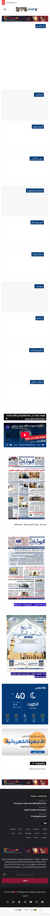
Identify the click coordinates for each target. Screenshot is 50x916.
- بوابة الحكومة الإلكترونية (37, 768)
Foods (45, 833)
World (28, 837)
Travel (36, 837)
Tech (13, 833)
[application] (25, 435)
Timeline (44, 837)
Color (20, 829)
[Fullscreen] (7, 445)
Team (20, 833)
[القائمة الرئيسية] (36, 10)
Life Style (28, 833)
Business (36, 829)
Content (12, 829)
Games (37, 833)
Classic (28, 829)
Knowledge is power (13, 2)
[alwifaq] (25, 9)
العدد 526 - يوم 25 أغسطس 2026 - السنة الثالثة (30, 524)
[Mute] (11, 445)
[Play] (43, 445)
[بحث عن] (5, 10)
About (45, 829)
